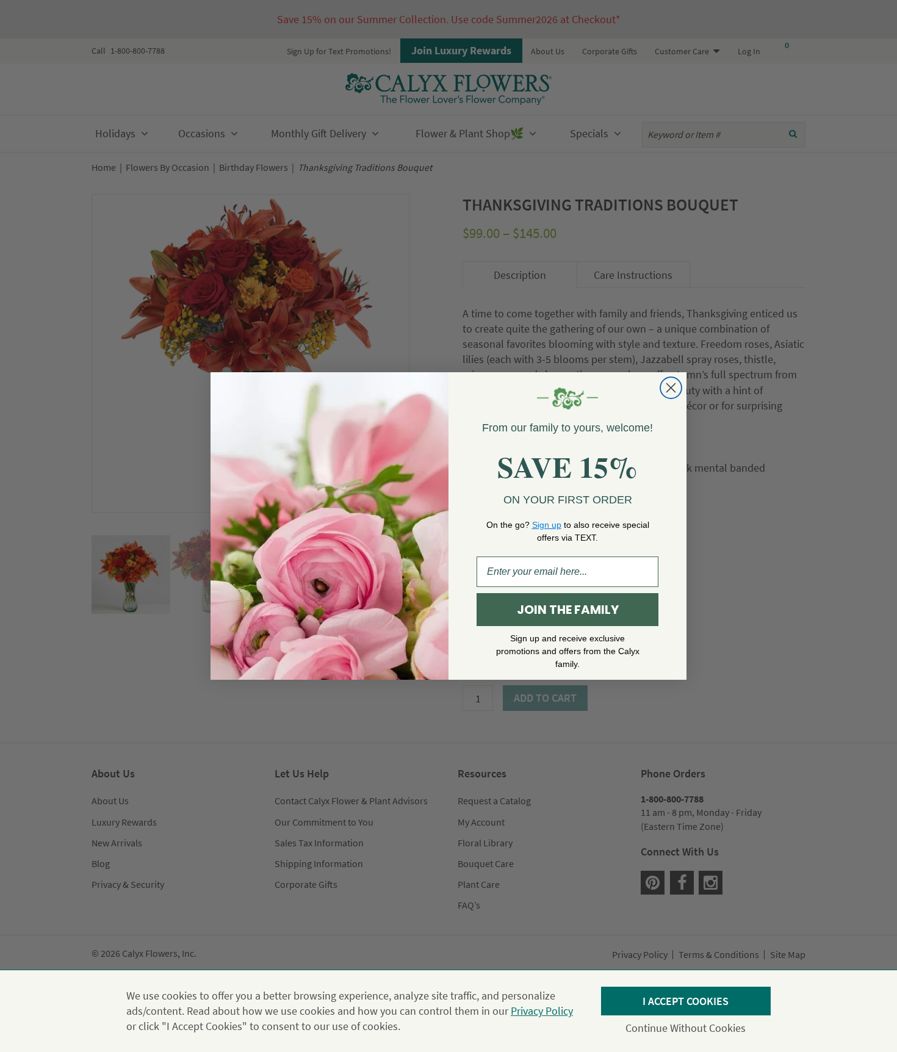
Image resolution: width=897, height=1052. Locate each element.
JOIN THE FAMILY (568, 609)
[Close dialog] (671, 387)
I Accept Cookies (686, 1001)
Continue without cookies (685, 1028)
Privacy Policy (542, 1011)
